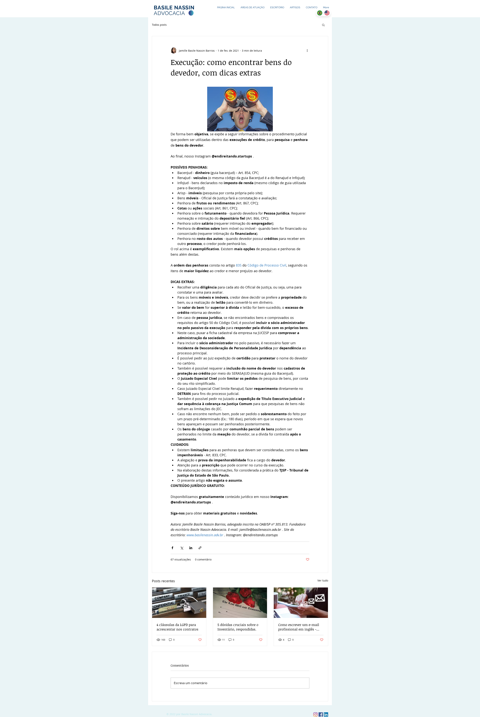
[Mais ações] (307, 50)
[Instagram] (315, 714)
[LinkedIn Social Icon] (326, 714)
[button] (323, 24)
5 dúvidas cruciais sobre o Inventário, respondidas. (238, 626)
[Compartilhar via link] (200, 548)
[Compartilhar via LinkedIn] (191, 548)
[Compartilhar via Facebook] (172, 548)
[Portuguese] (319, 13)
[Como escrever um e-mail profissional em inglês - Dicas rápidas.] (301, 602)
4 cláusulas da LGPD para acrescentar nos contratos (177, 626)
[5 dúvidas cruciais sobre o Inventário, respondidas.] (240, 602)
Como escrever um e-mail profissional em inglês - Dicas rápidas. (298, 626)
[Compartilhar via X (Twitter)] (181, 548)
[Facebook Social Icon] (321, 714)
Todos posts (159, 24)
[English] (327, 13)
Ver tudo (322, 580)
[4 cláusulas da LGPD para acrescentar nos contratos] (179, 602)
